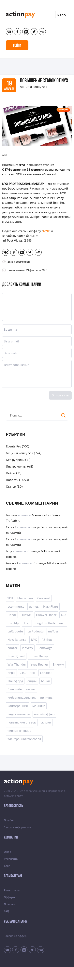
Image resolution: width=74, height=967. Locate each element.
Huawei (26, 615)
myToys (53, 631)
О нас (7, 852)
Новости (12, 480)
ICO (63, 615)
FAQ (6, 911)
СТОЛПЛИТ (28, 673)
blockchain (25, 598)
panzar (12, 648)
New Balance (16, 640)
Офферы (9, 897)
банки (45, 681)
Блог (7, 866)
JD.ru (26, 623)
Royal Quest (16, 656)
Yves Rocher (39, 665)
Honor (11, 615)
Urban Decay (38, 656)
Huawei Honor (46, 615)
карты (31, 689)
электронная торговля (24, 739)
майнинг (38, 706)
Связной (46, 673)
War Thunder (16, 665)
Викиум (58, 665)
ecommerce (15, 607)
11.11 (10, 598)
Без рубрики (15, 460)
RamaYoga (44, 648)
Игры (11, 673)
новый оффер (44, 714)
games (34, 607)
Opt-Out (9, 820)
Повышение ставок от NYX (44, 80)
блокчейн (14, 689)
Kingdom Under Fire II (50, 623)
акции (32, 681)
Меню (61, 14)
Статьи (11, 487)
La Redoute (35, 631)
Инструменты (16, 467)
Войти (17, 45)
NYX (46, 231)
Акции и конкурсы (33, 87)
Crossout (43, 598)
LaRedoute (15, 631)
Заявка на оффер (15, 936)
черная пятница (19, 731)
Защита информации (17, 827)
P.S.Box (46, 640)
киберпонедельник (21, 698)
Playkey (27, 648)
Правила (9, 904)
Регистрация (12, 890)
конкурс (46, 698)
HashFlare (50, 607)
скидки (45, 722)
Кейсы (10, 473)
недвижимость (18, 714)
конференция (17, 706)
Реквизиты (11, 859)
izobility (13, 623)
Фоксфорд (15, 681)
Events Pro (13, 446)
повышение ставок (21, 722)
